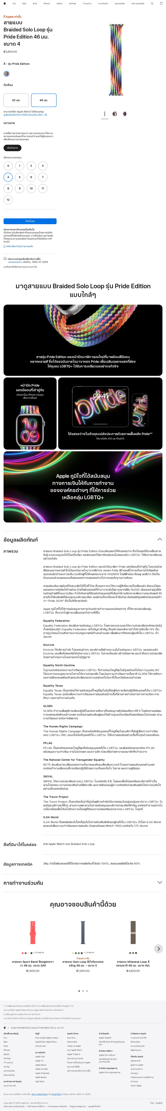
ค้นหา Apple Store (40, 1094)
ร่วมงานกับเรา (137, 1069)
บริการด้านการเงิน (75, 1058)
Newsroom (135, 1060)
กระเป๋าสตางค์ (10, 1085)
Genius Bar (72, 1041)
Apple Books (41, 1077)
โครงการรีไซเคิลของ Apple (78, 1062)
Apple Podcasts (42, 1073)
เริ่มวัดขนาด (12, 148)
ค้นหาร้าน (71, 1037)
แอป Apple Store (74, 1050)
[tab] (104, 114)
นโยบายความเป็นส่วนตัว (14, 1106)
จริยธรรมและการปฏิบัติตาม (142, 1077)
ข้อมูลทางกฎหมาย (77, 1106)
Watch (6, 1054)
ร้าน (5, 1037)
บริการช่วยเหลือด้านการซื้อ (79, 1070)
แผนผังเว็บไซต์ (94, 1106)
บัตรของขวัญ (9, 1075)
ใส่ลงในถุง (30, 221)
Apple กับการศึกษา (107, 1055)
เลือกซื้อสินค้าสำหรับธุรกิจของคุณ (112, 1043)
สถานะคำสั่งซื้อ (73, 1066)
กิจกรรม (134, 1081)
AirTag (6, 1066)
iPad (6, 1046)
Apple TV (39, 1060)
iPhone (7, 1050)
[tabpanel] (116, 61)
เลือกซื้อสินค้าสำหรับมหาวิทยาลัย (108, 1060)
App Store (39, 1081)
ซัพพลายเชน (136, 1050)
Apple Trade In (73, 1054)
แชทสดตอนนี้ (15, 262)
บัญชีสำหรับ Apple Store (46, 1041)
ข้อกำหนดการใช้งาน (36, 1106)
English (159, 1103)
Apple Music (40, 1065)
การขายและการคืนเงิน (57, 1106)
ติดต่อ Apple (136, 1085)
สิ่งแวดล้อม (135, 1041)
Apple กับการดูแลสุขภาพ (109, 1072)
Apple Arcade (41, 1069)
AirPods (7, 1058)
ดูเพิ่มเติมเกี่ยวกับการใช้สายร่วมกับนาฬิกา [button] (24, 115)
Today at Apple (74, 1046)
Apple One (40, 1056)
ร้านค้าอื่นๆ (57, 1094)
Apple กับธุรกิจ (105, 1037)
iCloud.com (40, 1046)
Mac (5, 1041)
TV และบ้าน (8, 1062)
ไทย (152, 1103)
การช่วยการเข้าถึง (139, 1037)
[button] (152, 3)
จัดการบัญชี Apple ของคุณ (46, 1037)
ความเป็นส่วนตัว (138, 1046)
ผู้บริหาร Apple (137, 1065)
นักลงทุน (134, 1073)
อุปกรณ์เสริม (9, 1070)
